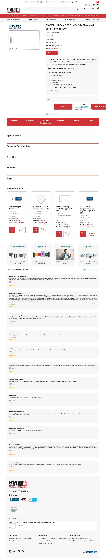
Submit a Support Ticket (93, 19)
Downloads (49, 2)
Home (27, 2)
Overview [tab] (14, 121)
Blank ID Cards (55, 15)
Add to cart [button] (12, 230)
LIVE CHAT (79, 109)
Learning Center (43, 541)
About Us (32, 2)
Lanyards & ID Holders (81, 15)
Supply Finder (51, 538)
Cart (98, 11)
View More (84, 270)
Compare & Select (43, 538)
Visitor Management (93, 15)
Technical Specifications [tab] (45, 122)
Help (85, 541)
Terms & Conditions (91, 541)
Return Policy (80, 541)
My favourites (65, 2)
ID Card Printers (24, 15)
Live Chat (14, 495)
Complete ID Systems (12, 15)
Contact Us (57, 2)
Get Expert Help (60, 538)
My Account (72, 538)
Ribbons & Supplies (45, 15)
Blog (26, 538)
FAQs (65, 538)
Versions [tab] (60, 121)
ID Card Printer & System (45, 543)
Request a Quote (75, 2)
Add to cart (51, 53)
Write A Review (94, 270)
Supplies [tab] (76, 121)
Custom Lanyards (52, 541)
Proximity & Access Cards (67, 15)
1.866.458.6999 (19, 491)
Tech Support (40, 2)
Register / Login (89, 8)
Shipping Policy (72, 541)
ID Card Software (34, 15)
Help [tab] (91, 121)
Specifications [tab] (30, 121)
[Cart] (97, 8)
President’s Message (14, 538)
